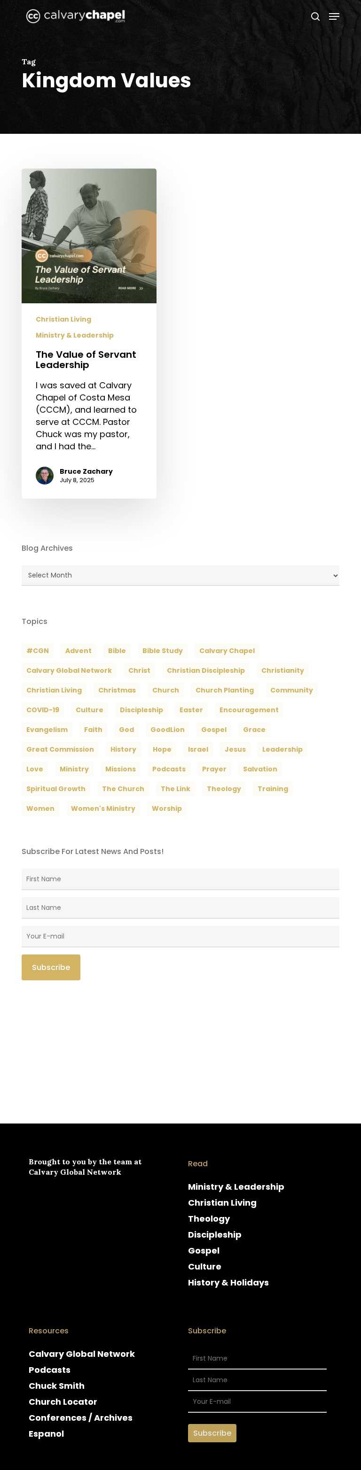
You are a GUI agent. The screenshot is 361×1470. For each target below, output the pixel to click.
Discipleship (215, 1234)
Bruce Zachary (86, 471)
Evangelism (47, 729)
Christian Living (63, 319)
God (126, 729)
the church (123, 788)
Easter (191, 710)
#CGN (37, 650)
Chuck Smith (57, 1386)
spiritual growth (56, 788)
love (34, 769)
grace (254, 729)
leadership (282, 749)
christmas (117, 690)
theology (224, 788)
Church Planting (225, 690)
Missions (120, 769)
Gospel (204, 1250)
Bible (117, 650)
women (40, 808)
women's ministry (103, 808)
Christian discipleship (206, 670)
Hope (162, 749)
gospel (214, 729)
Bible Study (162, 650)
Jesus (235, 749)
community (291, 690)
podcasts (169, 769)
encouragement (249, 710)
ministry (74, 769)
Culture (89, 710)
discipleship (141, 710)
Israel (198, 749)
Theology (209, 1218)
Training (273, 788)
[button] (334, 16)
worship (167, 808)
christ (139, 670)
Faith (93, 729)
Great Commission (60, 749)
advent (78, 650)
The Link (175, 788)
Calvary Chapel (227, 650)
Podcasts (50, 1370)
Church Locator (63, 1402)
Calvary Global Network (69, 670)
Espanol (46, 1433)
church (165, 690)
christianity (282, 670)
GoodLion (167, 729)
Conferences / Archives (81, 1418)
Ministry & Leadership (75, 335)
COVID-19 (42, 710)
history (123, 749)
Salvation (260, 769)
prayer (214, 769)
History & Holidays (228, 1282)
